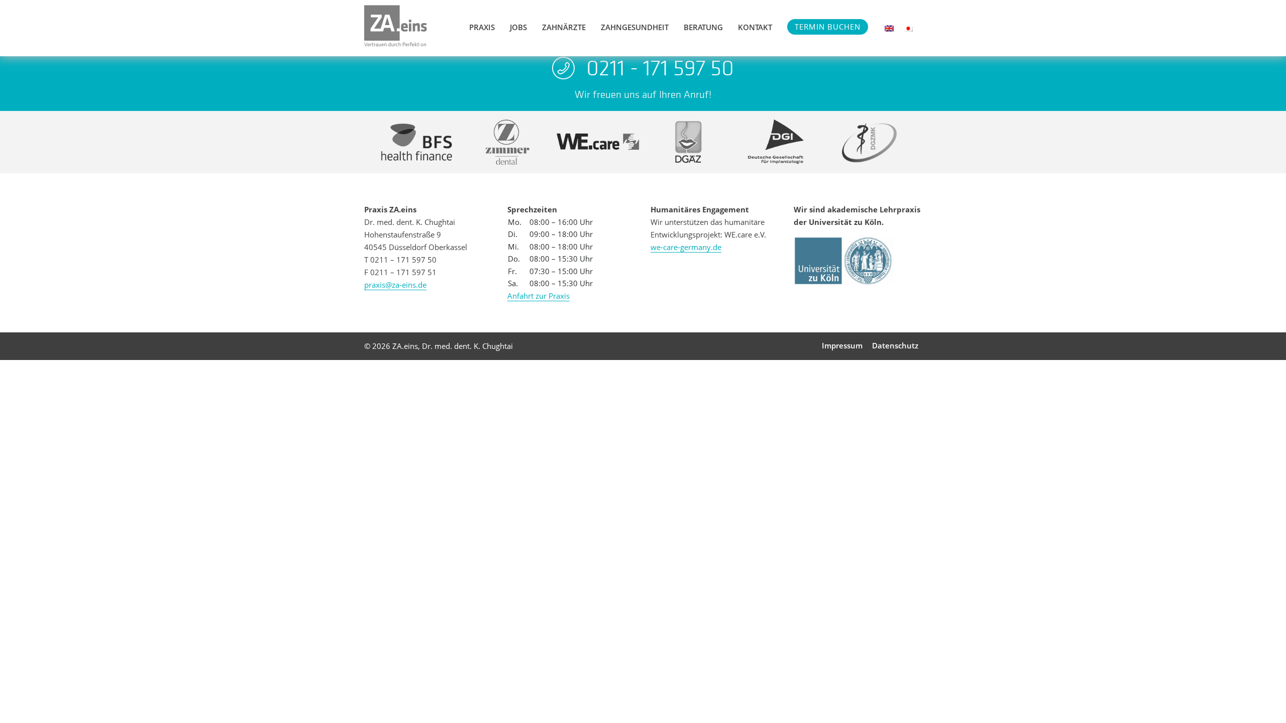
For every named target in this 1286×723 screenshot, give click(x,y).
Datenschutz (895, 345)
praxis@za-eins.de (395, 285)
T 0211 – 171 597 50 (400, 260)
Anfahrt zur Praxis (538, 296)
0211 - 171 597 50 (660, 67)
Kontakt (755, 27)
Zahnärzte (564, 27)
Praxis (482, 27)
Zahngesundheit (635, 27)
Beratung (703, 27)
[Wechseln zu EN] (889, 28)
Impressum (842, 345)
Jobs (518, 27)
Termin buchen (828, 27)
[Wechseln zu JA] (908, 28)
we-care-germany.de (686, 247)
